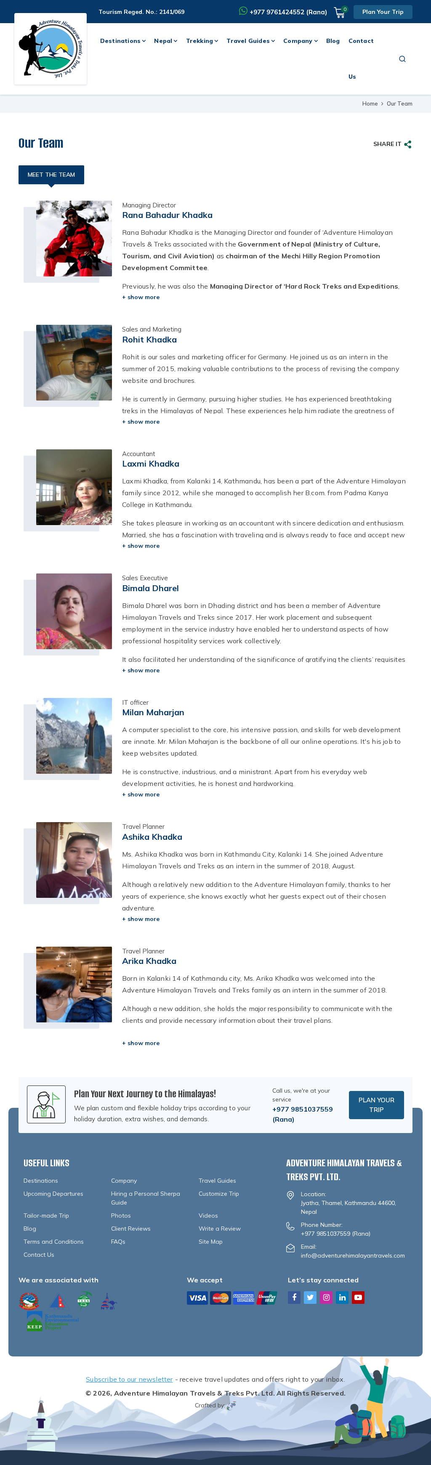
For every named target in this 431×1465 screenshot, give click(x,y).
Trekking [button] (199, 41)
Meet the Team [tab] (51, 174)
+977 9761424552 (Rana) (288, 12)
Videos (208, 1215)
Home (370, 103)
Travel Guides (217, 1180)
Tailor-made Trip (46, 1215)
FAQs (118, 1241)
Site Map (211, 1241)
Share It (387, 144)
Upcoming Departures (53, 1193)
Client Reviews (131, 1228)
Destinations (41, 1180)
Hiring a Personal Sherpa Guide (145, 1198)
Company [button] (297, 41)
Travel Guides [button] (248, 41)
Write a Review (220, 1228)
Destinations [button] (120, 41)
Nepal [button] (163, 41)
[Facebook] (294, 1297)
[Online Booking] (232, 1297)
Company (124, 1180)
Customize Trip (219, 1193)
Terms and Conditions (54, 1241)
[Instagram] (326, 1297)
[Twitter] (310, 1297)
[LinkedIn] (342, 1297)
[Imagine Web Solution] (232, 1405)
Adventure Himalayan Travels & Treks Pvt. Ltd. (194, 1393)
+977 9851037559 (302, 1109)
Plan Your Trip (383, 12)
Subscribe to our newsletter (129, 1379)
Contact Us (361, 58)
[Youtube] (358, 1297)
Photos (121, 1215)
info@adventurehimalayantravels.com (353, 1255)
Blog (333, 41)
